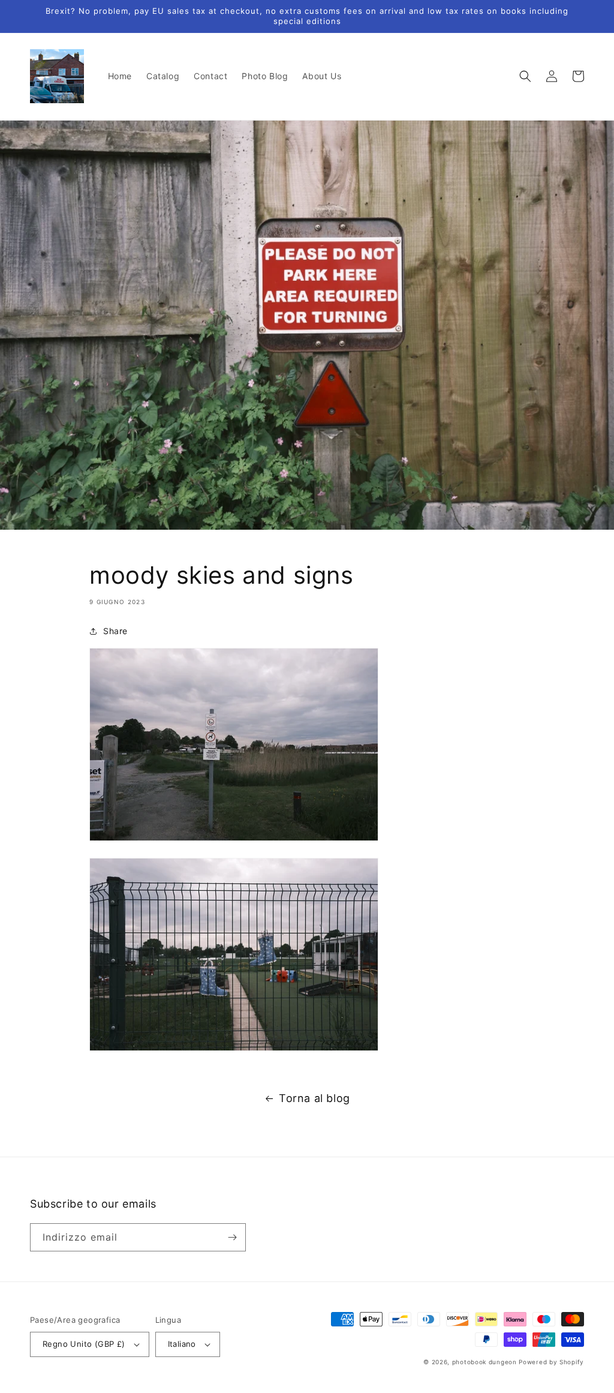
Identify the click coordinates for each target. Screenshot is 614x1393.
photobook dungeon (484, 1361)
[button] (525, 76)
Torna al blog (314, 1098)
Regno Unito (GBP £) (84, 1344)
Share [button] (115, 631)
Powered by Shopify (551, 1361)
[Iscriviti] (232, 1237)
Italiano (182, 1344)
